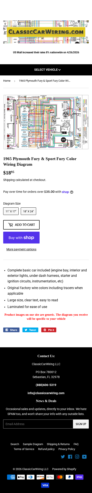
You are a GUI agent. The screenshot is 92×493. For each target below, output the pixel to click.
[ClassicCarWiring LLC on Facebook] (70, 457)
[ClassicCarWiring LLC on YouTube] (84, 457)
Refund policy (46, 449)
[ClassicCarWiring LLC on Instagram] (77, 457)
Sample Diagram (33, 444)
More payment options (21, 249)
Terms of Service (24, 449)
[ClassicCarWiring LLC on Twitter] (63, 457)
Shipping (9, 180)
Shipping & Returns (58, 444)
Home (6, 80)
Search (14, 444)
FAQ (76, 444)
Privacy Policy (66, 449)
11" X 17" (11, 211)
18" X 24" (28, 211)
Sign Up (81, 424)
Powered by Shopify (64, 469)
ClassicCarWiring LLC (35, 469)
